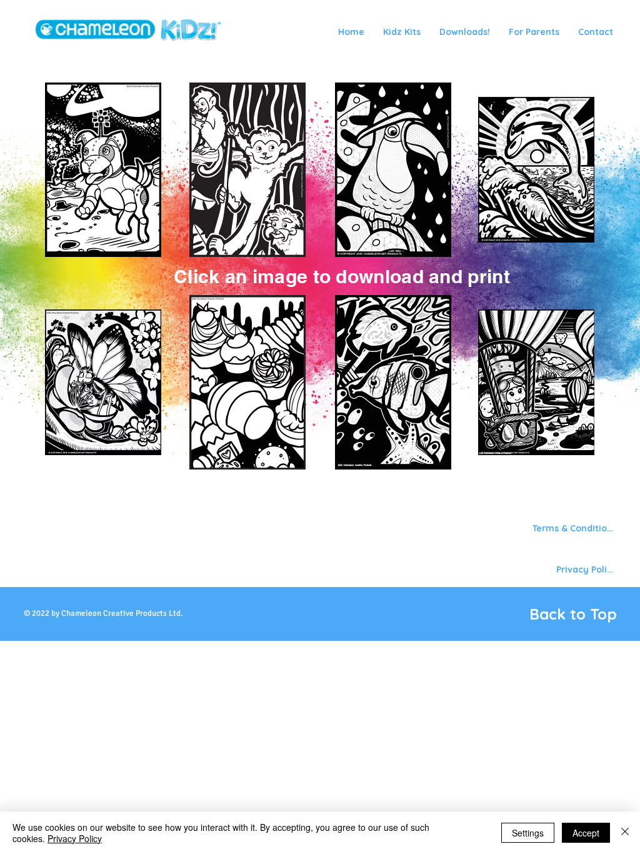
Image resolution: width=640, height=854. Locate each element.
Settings (528, 832)
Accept (585, 832)
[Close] (625, 832)
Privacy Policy (75, 838)
